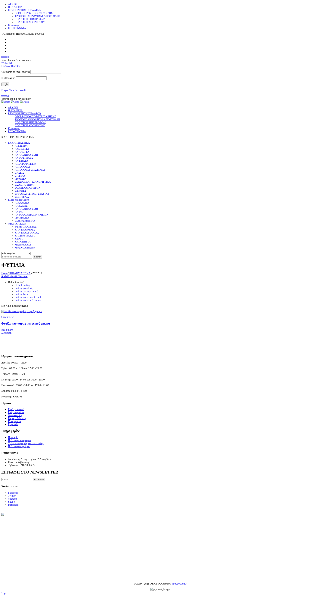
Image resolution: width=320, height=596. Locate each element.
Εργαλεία (13, 424)
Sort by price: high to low (28, 300)
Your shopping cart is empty (16, 60)
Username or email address (15, 71)
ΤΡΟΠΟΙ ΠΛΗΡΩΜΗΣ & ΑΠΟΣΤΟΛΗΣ (37, 16)
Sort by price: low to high (28, 297)
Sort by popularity (24, 288)
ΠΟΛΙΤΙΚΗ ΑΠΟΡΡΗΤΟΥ (30, 22)
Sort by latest (21, 294)
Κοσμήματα (14, 421)
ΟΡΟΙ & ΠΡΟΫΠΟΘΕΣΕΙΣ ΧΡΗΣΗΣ (35, 13)
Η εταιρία (13, 437)
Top (3, 593)
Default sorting (22, 285)
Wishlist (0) (7, 63)
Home (4, 273)
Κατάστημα (14, 25)
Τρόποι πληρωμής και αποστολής (26, 443)
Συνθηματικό (8, 78)
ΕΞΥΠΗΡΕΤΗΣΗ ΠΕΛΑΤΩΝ (24, 10)
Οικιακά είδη (15, 415)
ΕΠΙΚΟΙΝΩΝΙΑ (17, 28)
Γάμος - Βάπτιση (17, 418)
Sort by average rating (26, 291)
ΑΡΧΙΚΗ (13, 4)
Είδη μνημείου (16, 412)
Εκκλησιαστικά (16, 409)
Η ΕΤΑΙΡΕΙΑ (15, 7)
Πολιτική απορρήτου (19, 446)
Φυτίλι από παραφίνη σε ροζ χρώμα (25, 323)
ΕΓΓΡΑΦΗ (39, 479)
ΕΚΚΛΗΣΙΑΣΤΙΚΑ (19, 273)
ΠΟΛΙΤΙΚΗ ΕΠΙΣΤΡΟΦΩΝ (30, 19)
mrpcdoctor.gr (179, 583)
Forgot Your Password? (13, 90)
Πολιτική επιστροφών (19, 440)
